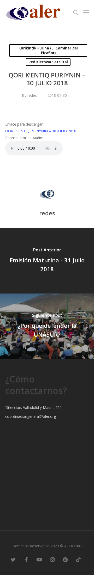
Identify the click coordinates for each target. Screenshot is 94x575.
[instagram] (52, 559)
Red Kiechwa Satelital (48, 61)
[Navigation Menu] (86, 12)
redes (32, 95)
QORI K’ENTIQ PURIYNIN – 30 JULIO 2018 (40, 130)
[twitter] (13, 559)
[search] (75, 12)
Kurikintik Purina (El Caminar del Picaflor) (48, 50)
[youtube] (39, 559)
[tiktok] (78, 559)
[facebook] (26, 559)
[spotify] (65, 559)
